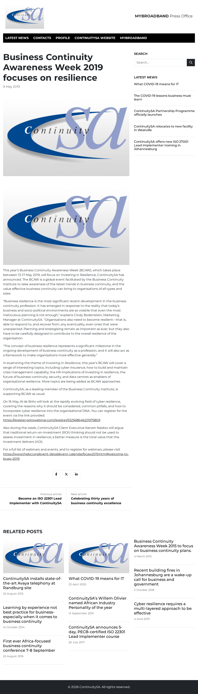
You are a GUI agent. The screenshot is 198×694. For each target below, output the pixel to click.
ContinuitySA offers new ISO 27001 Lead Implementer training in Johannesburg (161, 145)
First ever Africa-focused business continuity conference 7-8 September (29, 646)
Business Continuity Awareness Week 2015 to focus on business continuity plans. (163, 546)
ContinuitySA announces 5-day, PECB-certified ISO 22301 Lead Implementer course (97, 632)
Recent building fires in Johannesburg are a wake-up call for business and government (163, 577)
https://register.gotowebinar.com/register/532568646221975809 (51, 420)
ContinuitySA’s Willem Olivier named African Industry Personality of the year (97, 603)
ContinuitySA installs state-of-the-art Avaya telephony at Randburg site (32, 583)
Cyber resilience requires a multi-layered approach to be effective (163, 608)
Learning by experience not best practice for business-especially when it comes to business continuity (30, 614)
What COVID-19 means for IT (156, 84)
